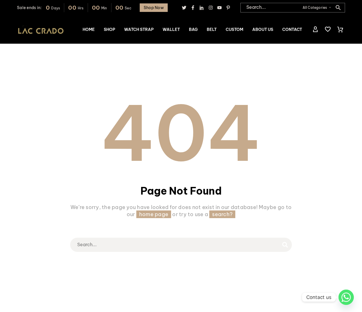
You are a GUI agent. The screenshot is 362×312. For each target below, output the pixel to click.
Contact (292, 29)
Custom (234, 29)
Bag (193, 29)
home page (153, 214)
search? (222, 214)
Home (89, 29)
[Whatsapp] (346, 297)
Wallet (171, 29)
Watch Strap (139, 29)
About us (262, 29)
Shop (109, 29)
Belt (212, 29)
